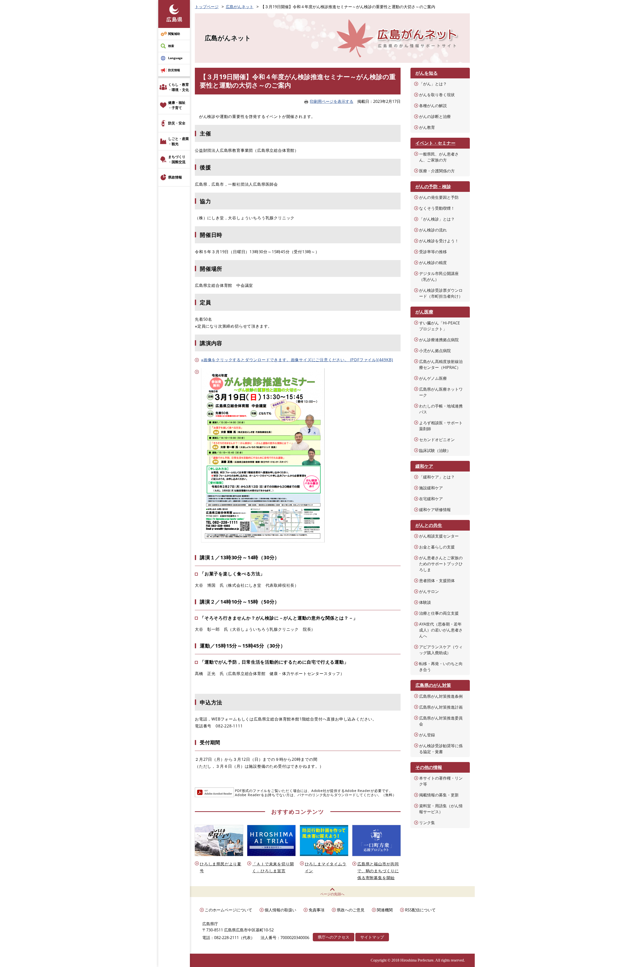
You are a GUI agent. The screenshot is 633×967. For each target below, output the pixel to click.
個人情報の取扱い (280, 910)
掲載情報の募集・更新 (439, 795)
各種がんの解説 (433, 105)
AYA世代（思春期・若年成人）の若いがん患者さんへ (441, 630)
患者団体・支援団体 (437, 580)
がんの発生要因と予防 (439, 197)
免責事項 (316, 910)
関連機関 (385, 910)
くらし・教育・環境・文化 (178, 87)
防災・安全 (176, 123)
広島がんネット (239, 6)
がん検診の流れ (433, 230)
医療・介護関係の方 (437, 171)
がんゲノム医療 (433, 378)
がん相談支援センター (439, 536)
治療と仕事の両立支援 (439, 613)
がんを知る (426, 73)
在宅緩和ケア (431, 498)
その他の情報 (428, 767)
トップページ (207, 6)
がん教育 (427, 127)
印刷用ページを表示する (331, 101)
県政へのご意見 (350, 910)
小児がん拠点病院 (435, 350)
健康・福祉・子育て (176, 105)
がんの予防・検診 (433, 186)
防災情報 (174, 70)
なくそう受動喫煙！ (437, 208)
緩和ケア (424, 466)
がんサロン (429, 591)
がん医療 (424, 312)
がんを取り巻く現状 (437, 94)
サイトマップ (372, 937)
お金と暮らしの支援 (437, 547)
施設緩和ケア (431, 488)
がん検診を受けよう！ (439, 241)
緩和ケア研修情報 (435, 509)
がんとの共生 (428, 525)
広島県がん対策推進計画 (441, 707)
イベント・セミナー (435, 143)
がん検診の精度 (433, 262)
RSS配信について (420, 910)
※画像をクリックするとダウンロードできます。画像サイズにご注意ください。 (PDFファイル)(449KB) (297, 359)
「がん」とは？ (433, 84)
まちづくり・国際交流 (176, 159)
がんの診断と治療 (435, 116)
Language (175, 58)
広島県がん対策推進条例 (441, 696)
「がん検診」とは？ (437, 219)
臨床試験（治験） (435, 450)
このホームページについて (228, 910)
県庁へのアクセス (333, 937)
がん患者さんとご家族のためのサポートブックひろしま (441, 563)
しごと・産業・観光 (178, 141)
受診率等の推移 (433, 251)
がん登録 (427, 735)
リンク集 (427, 822)
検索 (171, 46)
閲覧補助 (174, 34)
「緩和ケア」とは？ (437, 477)
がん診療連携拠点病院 (439, 339)
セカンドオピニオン (437, 439)
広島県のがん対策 (433, 685)
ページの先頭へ (332, 894)
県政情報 (175, 177)
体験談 (425, 602)
